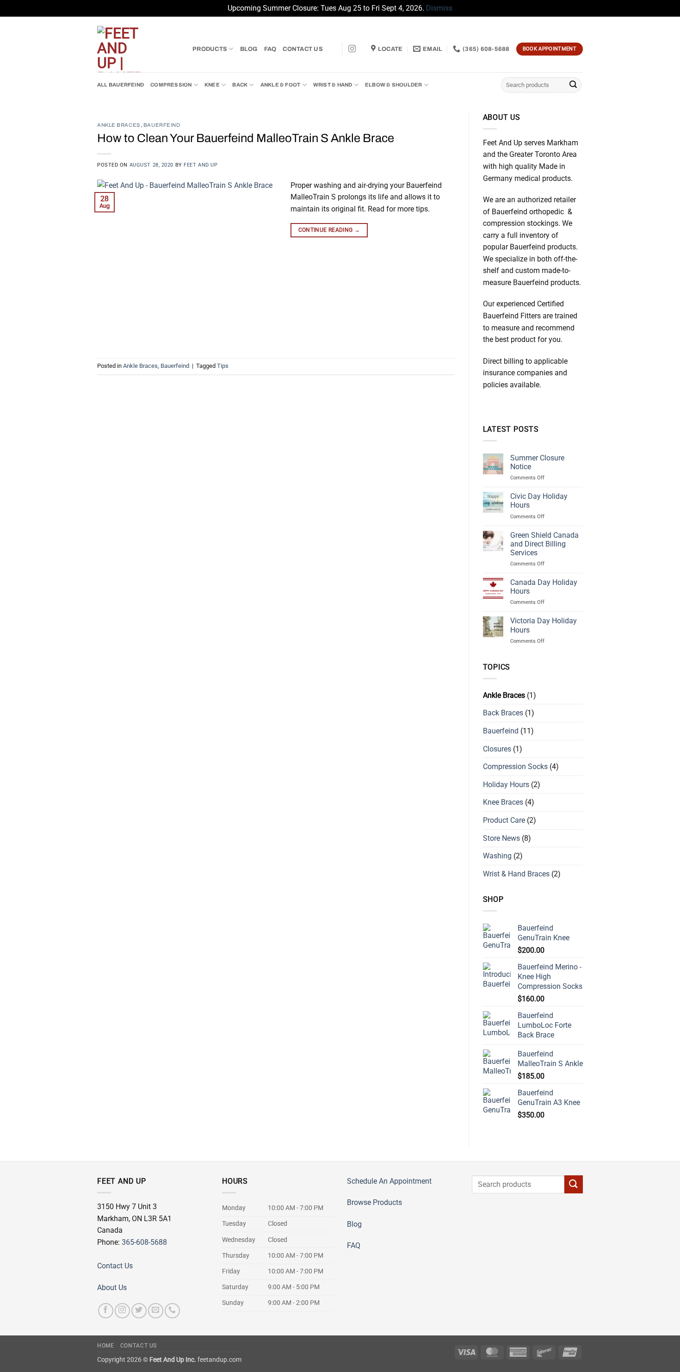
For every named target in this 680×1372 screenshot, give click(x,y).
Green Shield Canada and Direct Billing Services (544, 544)
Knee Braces (503, 802)
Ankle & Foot (280, 84)
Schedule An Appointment (389, 1181)
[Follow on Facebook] (105, 1310)
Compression (171, 84)
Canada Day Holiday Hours (543, 587)
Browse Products (374, 1202)
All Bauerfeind (120, 84)
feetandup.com (219, 1360)
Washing (497, 855)
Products (209, 49)
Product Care (504, 820)
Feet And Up (200, 165)
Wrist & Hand (332, 84)
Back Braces (503, 712)
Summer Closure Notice (537, 462)
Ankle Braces (119, 125)
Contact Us (303, 49)
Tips (223, 365)
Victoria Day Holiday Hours (543, 625)
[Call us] (172, 1310)
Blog (249, 49)
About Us (112, 1287)
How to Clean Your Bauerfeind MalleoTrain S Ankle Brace (245, 138)
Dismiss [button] (439, 8)
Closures (497, 749)
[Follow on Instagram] (352, 49)
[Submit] (573, 85)
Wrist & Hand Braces (516, 873)
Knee (212, 84)
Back (239, 84)
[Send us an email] (155, 1310)
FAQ (270, 49)
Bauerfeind (161, 125)
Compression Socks (515, 766)
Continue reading (329, 230)
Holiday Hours (506, 784)
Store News (501, 838)
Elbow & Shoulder (393, 84)
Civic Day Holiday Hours (539, 500)
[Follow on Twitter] (139, 1310)
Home (105, 1345)
